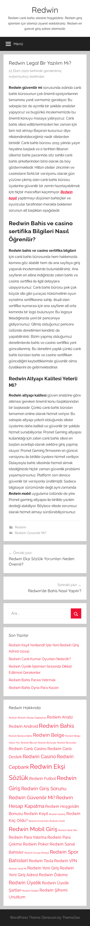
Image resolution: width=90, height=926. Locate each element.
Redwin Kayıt (36, 813)
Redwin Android (23, 726)
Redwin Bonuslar (47, 742)
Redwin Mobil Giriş (33, 829)
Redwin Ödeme (53, 874)
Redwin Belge (48, 735)
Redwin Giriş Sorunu (43, 788)
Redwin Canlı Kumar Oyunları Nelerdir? (40, 659)
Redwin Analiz (60, 717)
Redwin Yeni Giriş (43, 868)
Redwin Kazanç (57, 814)
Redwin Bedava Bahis (20, 736)
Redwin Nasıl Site (67, 830)
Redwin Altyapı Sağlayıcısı (32, 717)
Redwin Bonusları (66, 742)
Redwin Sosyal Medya (36, 852)
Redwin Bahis (56, 725)
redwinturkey (19, 77)
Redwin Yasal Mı (17, 868)
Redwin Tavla (41, 860)
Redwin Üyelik (25, 882)
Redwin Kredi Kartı (39, 821)
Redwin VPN (65, 860)
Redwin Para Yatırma (28, 837)
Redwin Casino (39, 756)
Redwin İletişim (30, 890)
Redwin (45, 10)
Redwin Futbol (42, 778)
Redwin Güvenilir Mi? (30, 533)
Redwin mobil (57, 821)
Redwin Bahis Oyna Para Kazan (34, 688)
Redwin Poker (36, 844)
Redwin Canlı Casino (28, 748)
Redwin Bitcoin (29, 742)
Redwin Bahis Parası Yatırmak (32, 680)
